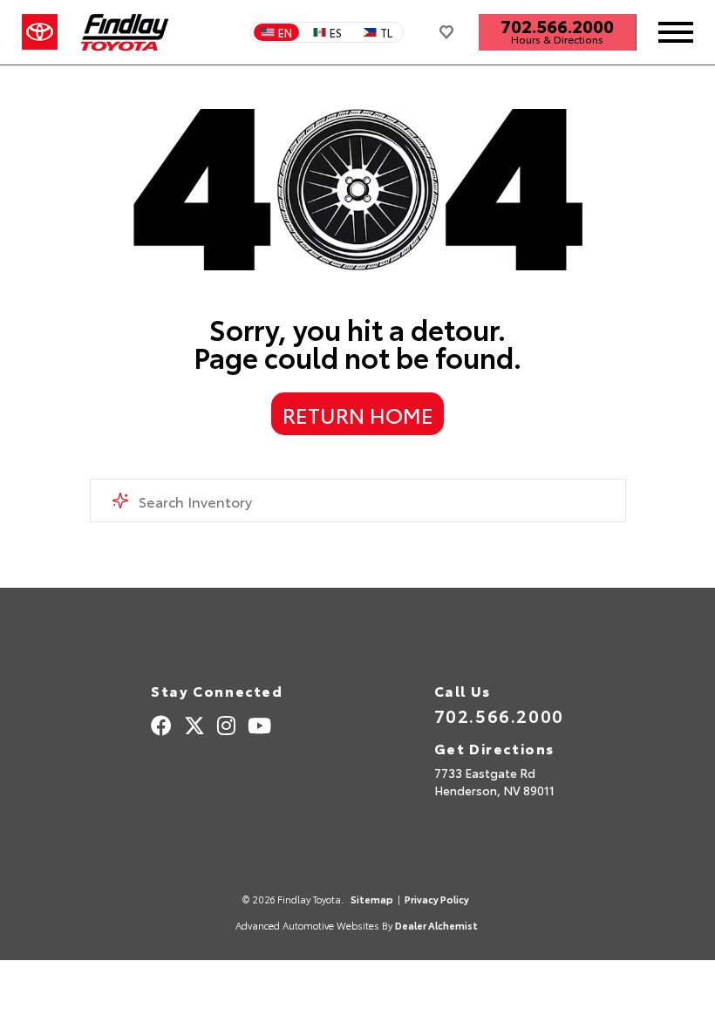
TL (386, 32)
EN (285, 32)
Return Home (358, 414)
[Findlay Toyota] (125, 32)
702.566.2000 (557, 25)
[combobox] (358, 500)
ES (336, 32)
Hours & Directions (557, 39)
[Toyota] (40, 32)
